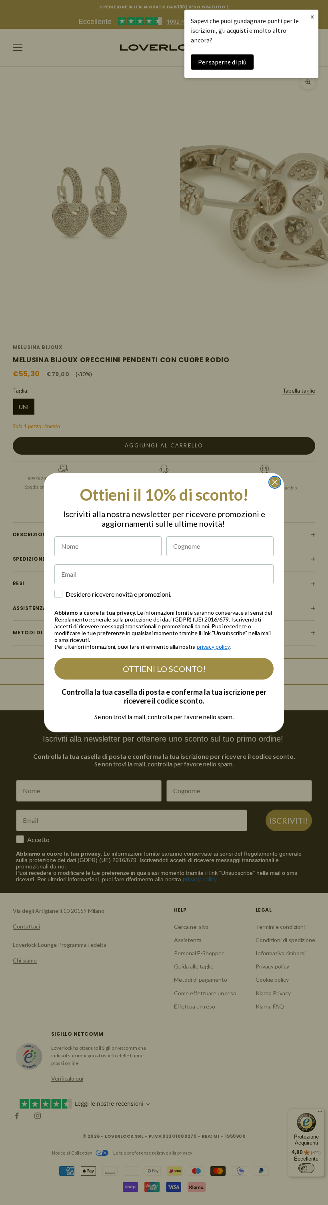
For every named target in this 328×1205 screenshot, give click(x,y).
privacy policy (213, 646)
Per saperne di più (222, 62)
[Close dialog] (275, 482)
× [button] (312, 17)
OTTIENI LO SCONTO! (164, 669)
